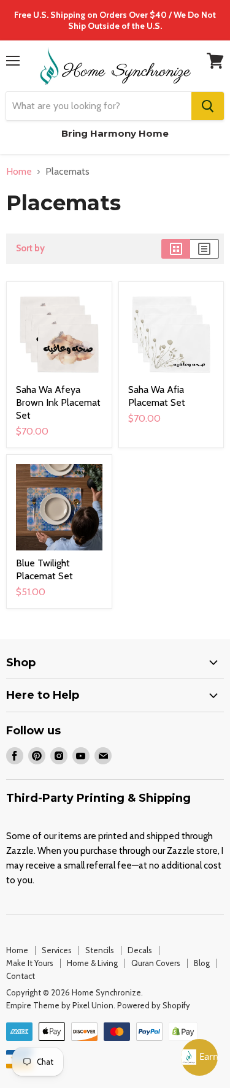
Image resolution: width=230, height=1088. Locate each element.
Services (57, 950)
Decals (140, 950)
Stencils (99, 950)
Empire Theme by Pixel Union (59, 1005)
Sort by (30, 248)
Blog (202, 963)
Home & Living (92, 963)
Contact (20, 976)
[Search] (207, 106)
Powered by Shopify (153, 1005)
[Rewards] (199, 1057)
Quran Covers (155, 963)
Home (19, 171)
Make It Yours (29, 963)
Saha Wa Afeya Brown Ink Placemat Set (58, 402)
